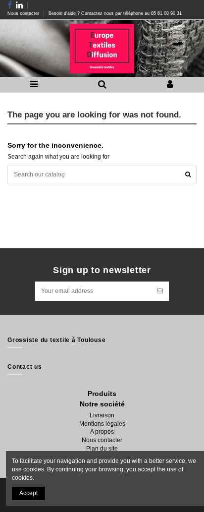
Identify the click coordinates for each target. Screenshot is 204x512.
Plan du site (102, 448)
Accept (28, 493)
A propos (102, 431)
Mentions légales (102, 423)
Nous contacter (24, 13)
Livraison (102, 415)
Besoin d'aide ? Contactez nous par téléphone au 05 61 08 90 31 (115, 13)
